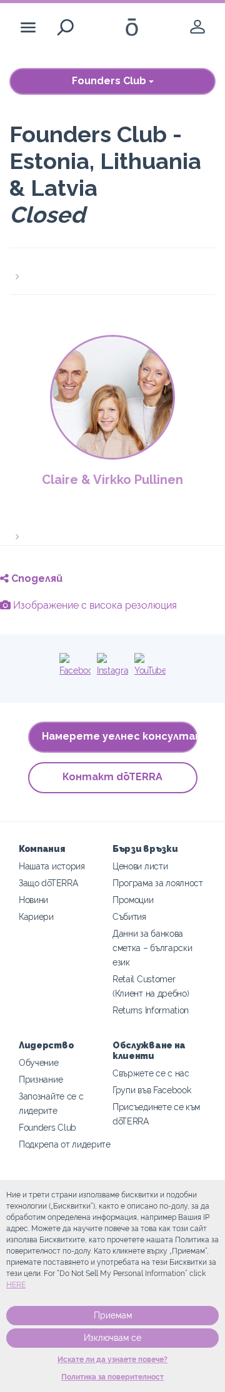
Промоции (133, 899)
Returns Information (150, 1010)
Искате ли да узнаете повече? (113, 1359)
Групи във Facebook (151, 1090)
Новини (33, 899)
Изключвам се (112, 1338)
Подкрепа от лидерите (65, 1144)
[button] (112, 269)
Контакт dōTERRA (112, 777)
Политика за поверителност (112, 1377)
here (16, 1284)
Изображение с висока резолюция (94, 605)
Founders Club (110, 81)
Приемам (113, 1315)
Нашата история (52, 866)
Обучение (39, 1062)
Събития (129, 916)
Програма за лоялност (157, 882)
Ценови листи (140, 866)
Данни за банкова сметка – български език (152, 947)
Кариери (36, 916)
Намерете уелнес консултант (120, 736)
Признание (40, 1079)
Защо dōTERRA (48, 882)
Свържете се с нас (150, 1073)
